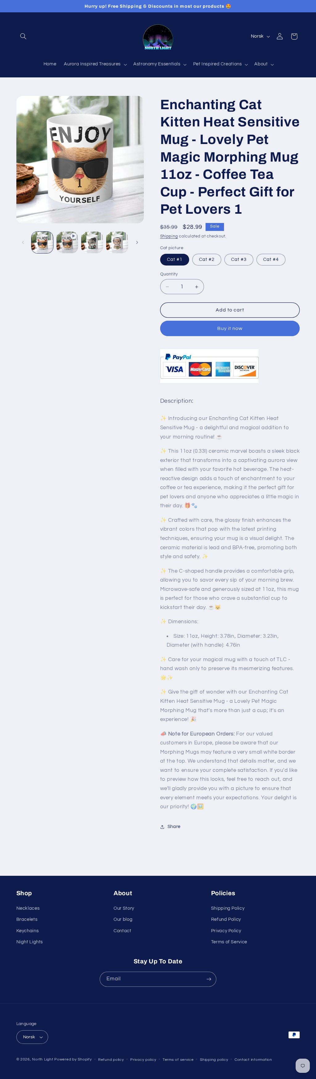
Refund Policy (226, 919)
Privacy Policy (226, 931)
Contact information (253, 1059)
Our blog (123, 919)
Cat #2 (206, 259)
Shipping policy (214, 1059)
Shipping (169, 236)
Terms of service (178, 1059)
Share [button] (174, 826)
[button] (23, 36)
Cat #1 (174, 259)
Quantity (169, 274)
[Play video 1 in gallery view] (67, 242)
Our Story (124, 908)
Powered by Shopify (73, 1059)
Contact (122, 931)
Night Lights (29, 942)
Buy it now (230, 328)
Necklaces (28, 908)
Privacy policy (143, 1059)
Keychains (27, 931)
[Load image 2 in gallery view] (92, 242)
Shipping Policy (227, 908)
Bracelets (27, 919)
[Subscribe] (209, 979)
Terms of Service (229, 942)
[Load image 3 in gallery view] (117, 242)
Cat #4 (271, 259)
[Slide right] (137, 242)
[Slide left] (23, 242)
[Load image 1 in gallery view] (42, 242)
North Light (42, 1059)
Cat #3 (239, 259)
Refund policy (111, 1059)
